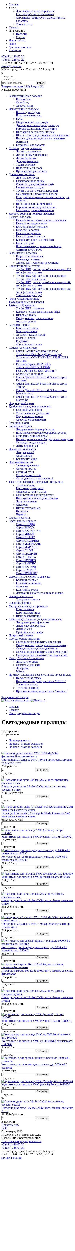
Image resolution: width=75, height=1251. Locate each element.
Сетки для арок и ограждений (34, 478)
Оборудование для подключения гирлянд (41, 645)
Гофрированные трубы (30, 180)
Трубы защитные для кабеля (26, 301)
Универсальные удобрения (32, 413)
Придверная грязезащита (31, 171)
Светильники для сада (22, 520)
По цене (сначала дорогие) (25, 746)
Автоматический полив (31, 334)
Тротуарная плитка (28, 599)
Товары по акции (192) (15, 86)
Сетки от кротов (26, 468)
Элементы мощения (21, 596)
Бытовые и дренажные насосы (35, 210)
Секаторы (22, 504)
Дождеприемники (27, 161)
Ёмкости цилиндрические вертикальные (41, 220)
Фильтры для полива (29, 344)
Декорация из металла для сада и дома (39, 592)
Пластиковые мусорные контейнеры (38, 246)
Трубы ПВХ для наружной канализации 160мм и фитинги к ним (41, 277)
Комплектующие (26, 458)
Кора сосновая (25, 609)
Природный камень (21, 635)
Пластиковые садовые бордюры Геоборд (41, 432)
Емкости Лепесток (27, 229)
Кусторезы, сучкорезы (29, 488)
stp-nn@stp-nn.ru (11, 66)
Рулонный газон (19, 422)
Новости (21, 33)
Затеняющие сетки (27, 465)
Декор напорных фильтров (32, 622)
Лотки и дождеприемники (25, 148)
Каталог (14, 27)
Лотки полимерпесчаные (31, 154)
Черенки (21, 514)
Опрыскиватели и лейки (31, 491)
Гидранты (22, 341)
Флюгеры (22, 586)
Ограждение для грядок (31, 442)
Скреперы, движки (28, 664)
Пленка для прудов (28, 112)
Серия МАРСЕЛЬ (27, 547)
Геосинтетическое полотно (25, 95)
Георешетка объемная (29, 256)
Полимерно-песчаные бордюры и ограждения (44, 439)
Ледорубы (22, 668)
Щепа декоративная (28, 615)
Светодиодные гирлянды (24, 638)
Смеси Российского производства (37, 350)
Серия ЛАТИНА (26, 570)
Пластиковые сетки (21, 462)
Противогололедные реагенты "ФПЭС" (41, 681)
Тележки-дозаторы (27, 687)
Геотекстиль (23, 99)
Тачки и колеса (25, 485)
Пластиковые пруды (28, 115)
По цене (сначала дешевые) (26, 743)
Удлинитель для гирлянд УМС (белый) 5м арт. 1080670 (35, 1084)
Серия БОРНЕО (26, 560)
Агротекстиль (24, 105)
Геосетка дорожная (28, 259)
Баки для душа (25, 243)
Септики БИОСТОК (29, 249)
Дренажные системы (22, 174)
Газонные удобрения (29, 409)
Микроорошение (26, 331)
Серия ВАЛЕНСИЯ (28, 530)
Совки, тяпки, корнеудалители (35, 494)
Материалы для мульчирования (28, 606)
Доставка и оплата (20, 47)
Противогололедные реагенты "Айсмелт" (42, 691)
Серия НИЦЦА (25, 524)
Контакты (15, 50)
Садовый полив (26, 337)
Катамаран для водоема (30, 144)
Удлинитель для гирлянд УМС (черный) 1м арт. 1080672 (36, 836)
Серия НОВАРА (26, 556)
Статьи (20, 37)
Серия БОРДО (25, 527)
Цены (12, 43)
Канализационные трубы (24, 265)
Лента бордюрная (27, 445)
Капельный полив (27, 328)
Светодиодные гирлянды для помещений (42, 651)
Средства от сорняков (29, 416)
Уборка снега (24, 24)
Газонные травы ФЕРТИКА (33, 364)
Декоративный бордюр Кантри (35, 429)
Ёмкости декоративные (30, 236)
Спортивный (24, 455)
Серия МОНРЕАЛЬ (28, 543)
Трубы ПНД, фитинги (22, 305)
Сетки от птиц (25, 471)
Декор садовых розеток (30, 625)
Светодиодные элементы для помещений (41, 655)
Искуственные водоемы (24, 108)
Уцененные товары (14, 697)
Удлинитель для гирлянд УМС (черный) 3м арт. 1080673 (36, 1020)
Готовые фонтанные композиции (36, 128)
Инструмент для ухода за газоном (37, 498)
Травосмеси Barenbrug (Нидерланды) (39, 354)
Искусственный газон (22, 449)
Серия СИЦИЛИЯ (27, 540)
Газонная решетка (20, 602)
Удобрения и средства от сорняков (30, 406)
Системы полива (19, 324)
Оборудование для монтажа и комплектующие (34, 320)
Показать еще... (10, 1124)
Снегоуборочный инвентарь (26, 658)
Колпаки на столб (27, 589)
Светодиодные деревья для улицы (37, 648)
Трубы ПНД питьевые (30, 308)
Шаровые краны (26, 314)
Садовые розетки (19, 517)
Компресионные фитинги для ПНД (38, 311)
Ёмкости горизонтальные (32, 226)
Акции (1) (37, 86)
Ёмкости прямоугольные (31, 223)
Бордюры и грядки (20, 426)
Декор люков (24, 628)
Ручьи (19, 118)
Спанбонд (22, 102)
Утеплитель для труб (29, 295)
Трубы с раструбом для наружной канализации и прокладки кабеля (37, 192)
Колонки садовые (27, 579)
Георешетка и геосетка (23, 252)
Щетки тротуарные (28, 507)
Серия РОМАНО (26, 573)
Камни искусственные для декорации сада (35, 619)
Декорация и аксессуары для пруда (37, 125)
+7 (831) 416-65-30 (12, 56)
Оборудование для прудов (32, 122)
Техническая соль (27, 684)
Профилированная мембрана (34, 203)
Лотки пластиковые (28, 151)
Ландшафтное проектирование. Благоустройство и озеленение (35, 12)
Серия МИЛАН (25, 534)
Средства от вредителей (31, 419)
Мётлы (20, 671)
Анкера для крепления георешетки (37, 262)
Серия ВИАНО (25, 537)
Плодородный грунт (21, 403)
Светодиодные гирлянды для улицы (38, 641)
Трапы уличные (25, 164)
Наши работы (17, 40)
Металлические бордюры (32, 435)
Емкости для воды (20, 216)
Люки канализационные (24, 298)
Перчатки (22, 511)
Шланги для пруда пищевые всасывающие (42, 135)
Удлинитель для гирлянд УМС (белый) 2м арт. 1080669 (35, 876)
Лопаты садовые (26, 501)
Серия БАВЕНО (26, 563)
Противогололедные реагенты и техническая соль (40, 674)
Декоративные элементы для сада (29, 576)
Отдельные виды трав (29, 373)
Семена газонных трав (23, 347)
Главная (14, 4)
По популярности (20, 740)
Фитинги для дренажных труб (35, 184)
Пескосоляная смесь (28, 677)
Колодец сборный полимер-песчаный (32, 213)
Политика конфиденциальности (21, 1141)
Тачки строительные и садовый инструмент (36, 481)
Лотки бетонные (26, 158)
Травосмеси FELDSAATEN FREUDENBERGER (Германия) (36, 369)
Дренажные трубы (27, 177)
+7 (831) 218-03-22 (12, 59)
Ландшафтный (25, 452)
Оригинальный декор (29, 632)
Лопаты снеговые (27, 661)
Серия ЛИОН (24, 550)
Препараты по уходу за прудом (35, 131)
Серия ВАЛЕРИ (26, 566)
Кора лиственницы (28, 612)
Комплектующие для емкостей (35, 239)
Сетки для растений (28, 475)
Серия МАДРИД (26, 553)
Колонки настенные (28, 583)
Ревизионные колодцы (30, 187)
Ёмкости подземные (28, 233)
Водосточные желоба (29, 167)
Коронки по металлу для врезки (36, 207)
